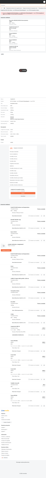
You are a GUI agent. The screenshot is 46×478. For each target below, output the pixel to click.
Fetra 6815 (13, 301)
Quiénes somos (4, 415)
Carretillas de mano (13, 156)
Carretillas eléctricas (13, 158)
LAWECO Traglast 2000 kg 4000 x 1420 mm (20, 278)
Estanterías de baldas (14, 182)
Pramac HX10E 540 (13, 33)
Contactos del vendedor (5, 419)
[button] (44, 2)
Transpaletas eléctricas (14, 175)
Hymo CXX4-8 (14, 231)
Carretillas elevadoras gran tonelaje (16, 177)
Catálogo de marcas (5, 444)
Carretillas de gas (13, 170)
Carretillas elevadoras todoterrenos (16, 184)
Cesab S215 (13, 354)
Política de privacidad (5, 438)
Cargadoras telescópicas (14, 163)
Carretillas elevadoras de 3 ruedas (16, 168)
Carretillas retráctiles (13, 173)
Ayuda (2, 417)
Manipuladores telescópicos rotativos (16, 180)
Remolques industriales (14, 151)
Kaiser (12, 266)
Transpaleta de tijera (15, 290)
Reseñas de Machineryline (6, 442)
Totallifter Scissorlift (15, 383)
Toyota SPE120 (14, 395)
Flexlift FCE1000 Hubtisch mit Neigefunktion (20, 207)
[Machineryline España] (7, 2)
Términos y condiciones (5, 436)
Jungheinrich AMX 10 (15, 326)
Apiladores (12, 165)
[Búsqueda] (44, 5)
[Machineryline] (4, 8)
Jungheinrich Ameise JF (14, 26)
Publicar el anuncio (6, 250)
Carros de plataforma (14, 154)
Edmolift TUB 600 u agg (16, 219)
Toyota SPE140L (14, 340)
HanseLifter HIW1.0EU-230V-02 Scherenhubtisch (18, 20)
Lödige (12, 314)
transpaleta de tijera (13, 103)
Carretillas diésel (13, 161)
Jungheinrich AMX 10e (13, 46)
